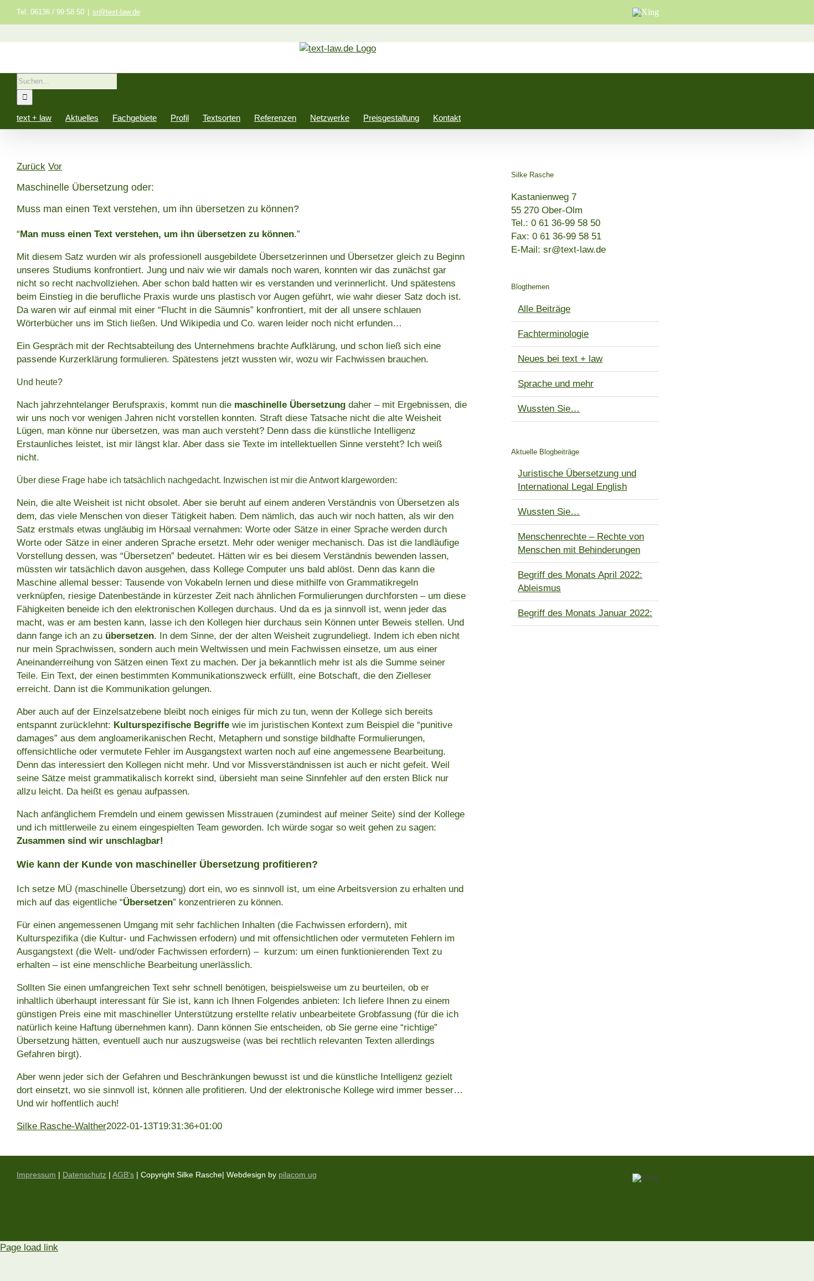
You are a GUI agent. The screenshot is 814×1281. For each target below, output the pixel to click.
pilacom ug (298, 1174)
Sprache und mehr (556, 383)
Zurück (31, 166)
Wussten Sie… (549, 408)
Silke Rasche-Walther (61, 1126)
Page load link (29, 1247)
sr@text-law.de (116, 12)
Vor (55, 166)
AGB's (123, 1174)
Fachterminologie (553, 334)
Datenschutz (84, 1174)
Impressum (36, 1174)
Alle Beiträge (544, 309)
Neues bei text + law (560, 358)
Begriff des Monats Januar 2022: (585, 613)
